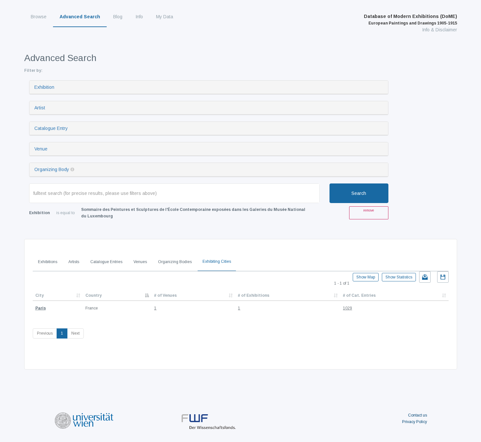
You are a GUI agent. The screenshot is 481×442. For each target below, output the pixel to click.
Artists (73, 262)
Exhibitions (47, 262)
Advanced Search (80, 16)
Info (139, 16)
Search (358, 193)
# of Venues (165, 295)
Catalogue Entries (106, 262)
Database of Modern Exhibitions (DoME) (410, 19)
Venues (140, 262)
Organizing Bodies (175, 262)
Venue (40, 148)
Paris (40, 308)
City (39, 295)
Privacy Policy (414, 421)
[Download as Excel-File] (425, 277)
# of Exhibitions (253, 295)
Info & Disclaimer (439, 29)
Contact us (417, 415)
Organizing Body (51, 169)
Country (93, 295)
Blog (117, 16)
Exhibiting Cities (217, 261)
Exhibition (44, 87)
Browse (38, 16)
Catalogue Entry (51, 128)
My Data (164, 16)
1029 (347, 308)
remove (368, 210)
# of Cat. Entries (359, 295)
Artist (39, 107)
